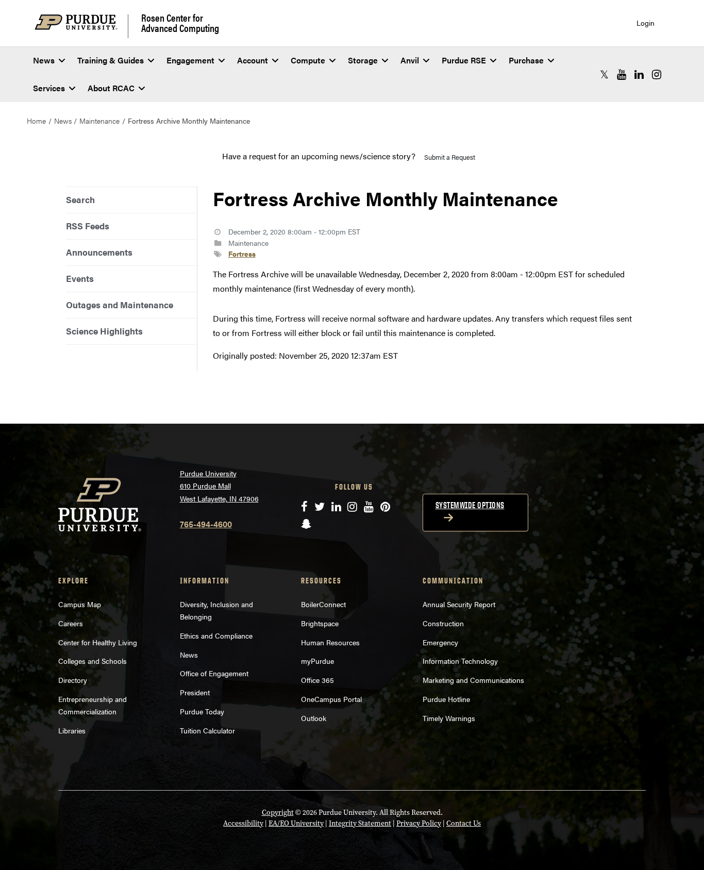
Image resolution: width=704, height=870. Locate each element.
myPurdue (317, 661)
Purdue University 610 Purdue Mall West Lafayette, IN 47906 (219, 486)
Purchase (526, 60)
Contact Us (463, 823)
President (195, 692)
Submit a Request (449, 157)
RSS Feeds (87, 226)
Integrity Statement (360, 823)
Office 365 (317, 680)
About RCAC (111, 88)
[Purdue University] (81, 26)
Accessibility (243, 823)
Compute (308, 60)
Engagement (190, 60)
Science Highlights (104, 331)
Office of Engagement (214, 673)
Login (645, 23)
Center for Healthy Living (97, 642)
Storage (363, 60)
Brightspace (320, 623)
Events (80, 278)
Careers (70, 623)
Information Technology (460, 661)
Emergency (440, 642)
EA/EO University (296, 823)
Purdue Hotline (446, 699)
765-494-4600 (206, 524)
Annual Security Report (459, 604)
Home (36, 120)
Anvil (409, 60)
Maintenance (99, 120)
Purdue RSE (464, 60)
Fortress (242, 253)
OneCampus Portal (331, 699)
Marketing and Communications (473, 680)
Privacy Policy (418, 823)
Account (252, 60)
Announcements (99, 252)
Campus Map (79, 604)
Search (80, 199)
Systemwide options (470, 505)
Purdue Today (202, 711)
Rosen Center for (180, 22)
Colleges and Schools (92, 661)
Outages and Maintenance (119, 304)
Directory (72, 680)
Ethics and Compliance (216, 635)
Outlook (313, 718)
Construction (443, 623)
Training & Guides (110, 60)
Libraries (72, 730)
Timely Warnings (449, 718)
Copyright (278, 812)
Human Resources (330, 642)
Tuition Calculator (207, 730)
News (44, 60)
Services (49, 88)
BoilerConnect (323, 604)
